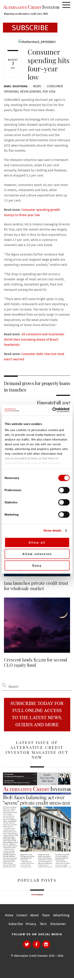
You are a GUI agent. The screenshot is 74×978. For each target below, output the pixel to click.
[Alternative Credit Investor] (30, 7)
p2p (45, 91)
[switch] (63, 490)
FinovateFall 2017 (53, 402)
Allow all (37, 542)
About (34, 915)
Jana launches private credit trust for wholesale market (36, 585)
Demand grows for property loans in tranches (37, 386)
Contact (21, 915)
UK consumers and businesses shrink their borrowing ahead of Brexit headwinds (34, 339)
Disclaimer (58, 924)
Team (46, 915)
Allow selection (37, 554)
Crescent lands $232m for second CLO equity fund (35, 662)
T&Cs (43, 924)
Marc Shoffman (15, 86)
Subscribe (15, 924)
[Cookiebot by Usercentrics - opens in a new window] (52, 410)
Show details (52, 530)
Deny (37, 565)
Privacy (31, 924)
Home (9, 915)
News (37, 86)
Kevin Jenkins (30, 91)
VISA (52, 91)
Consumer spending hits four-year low (48, 64)
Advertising (61, 915)
